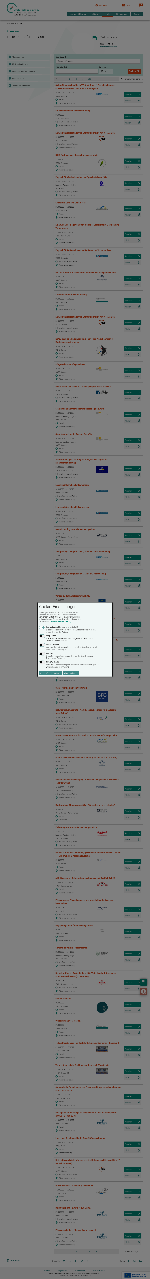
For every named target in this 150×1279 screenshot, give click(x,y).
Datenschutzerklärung (61, 621)
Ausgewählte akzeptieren (50, 673)
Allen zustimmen (71, 673)
